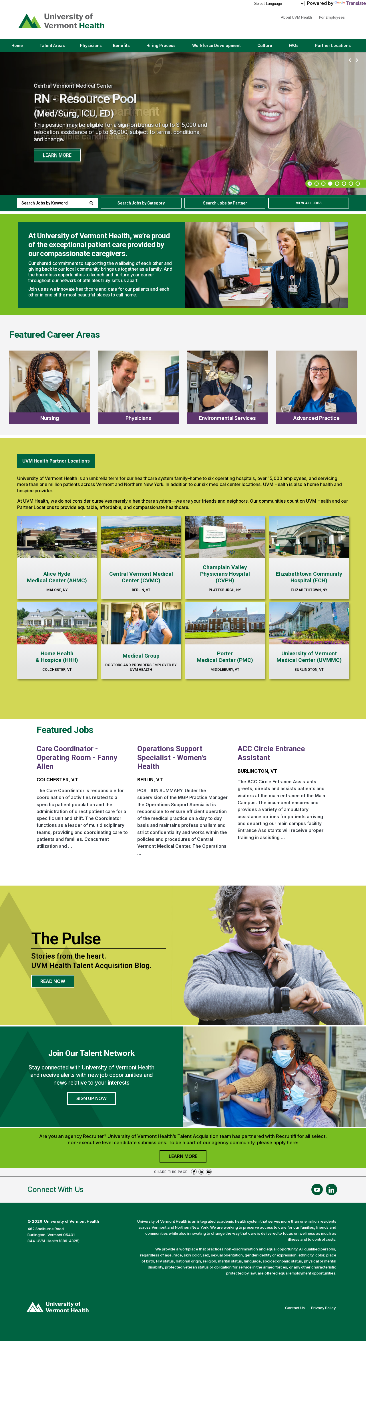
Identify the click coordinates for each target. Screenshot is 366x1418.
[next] (356, 60)
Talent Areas (57, 47)
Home (17, 45)
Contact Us (296, 1308)
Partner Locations (338, 47)
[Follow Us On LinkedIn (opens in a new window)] (331, 1189)
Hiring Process (165, 47)
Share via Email (209, 1172)
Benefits (121, 45)
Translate (356, 3)
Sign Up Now (91, 1098)
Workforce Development (216, 45)
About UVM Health (298, 17)
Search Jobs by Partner (225, 203)
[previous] (350, 60)
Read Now (57, 983)
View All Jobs (309, 203)
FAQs (294, 45)
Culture (269, 47)
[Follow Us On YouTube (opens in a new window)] (317, 1189)
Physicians (93, 47)
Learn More (57, 155)
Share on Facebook (194, 1172)
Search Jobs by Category (141, 203)
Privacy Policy (325, 1308)
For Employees (333, 17)
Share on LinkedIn (201, 1172)
